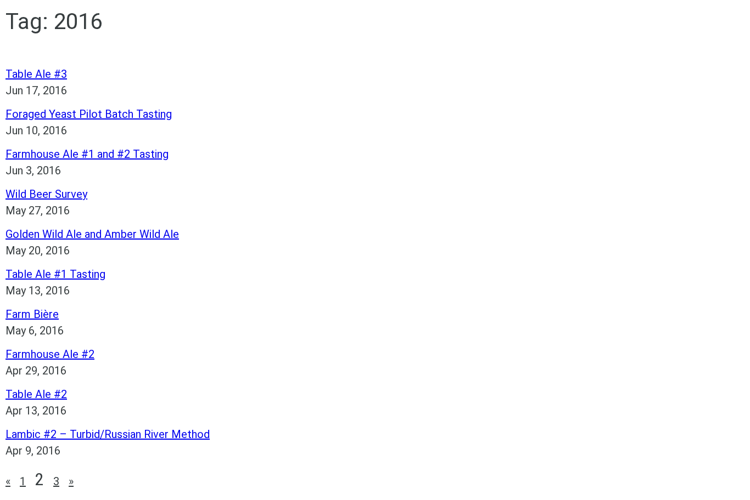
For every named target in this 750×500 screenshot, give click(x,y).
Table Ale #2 (36, 394)
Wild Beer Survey (46, 194)
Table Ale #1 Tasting (55, 274)
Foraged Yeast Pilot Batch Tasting (88, 114)
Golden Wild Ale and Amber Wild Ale (92, 234)
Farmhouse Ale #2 (49, 354)
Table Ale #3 (36, 74)
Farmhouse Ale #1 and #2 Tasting (87, 154)
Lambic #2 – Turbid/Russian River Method (107, 434)
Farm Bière (32, 314)
